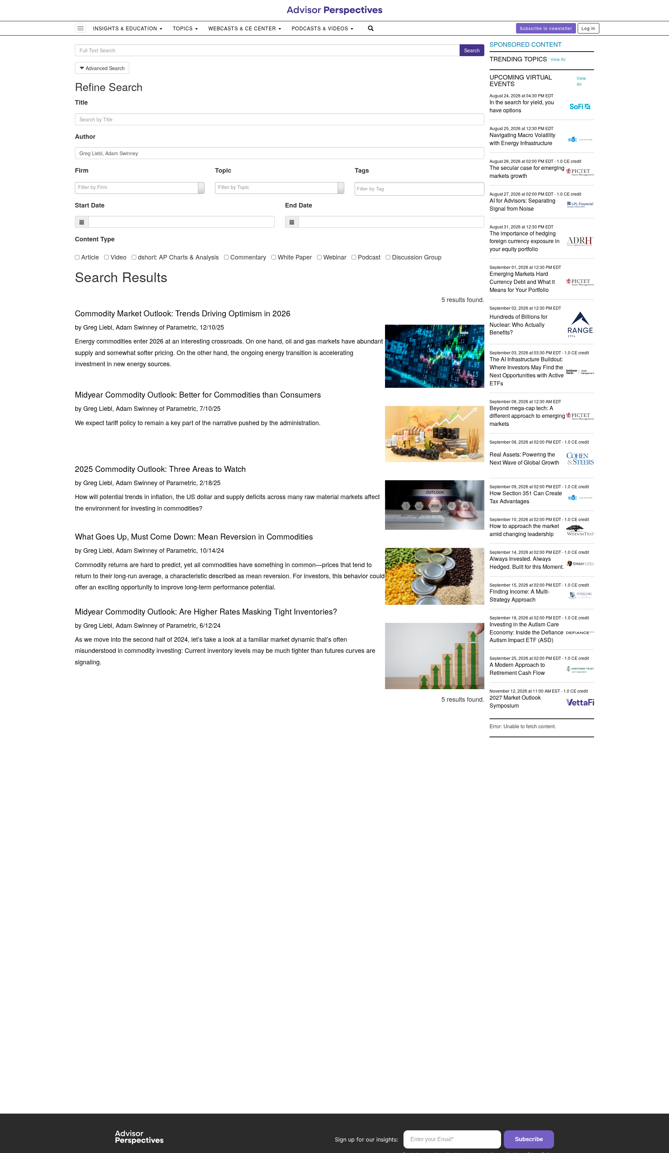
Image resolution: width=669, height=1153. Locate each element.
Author (85, 136)
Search (472, 50)
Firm (82, 170)
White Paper (294, 256)
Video (117, 256)
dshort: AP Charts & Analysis (177, 256)
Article (89, 256)
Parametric (181, 326)
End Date (298, 205)
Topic (223, 170)
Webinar (334, 256)
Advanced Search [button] (104, 68)
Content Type (95, 238)
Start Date (90, 205)
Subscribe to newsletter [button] (546, 28)
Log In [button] (588, 28)
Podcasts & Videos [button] (321, 28)
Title (81, 102)
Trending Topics (518, 58)
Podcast (368, 256)
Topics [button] (183, 28)
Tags (362, 170)
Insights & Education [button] (126, 28)
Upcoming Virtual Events (521, 81)
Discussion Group (415, 256)
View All (558, 59)
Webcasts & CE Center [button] (243, 28)
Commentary (247, 256)
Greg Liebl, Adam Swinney (120, 326)
